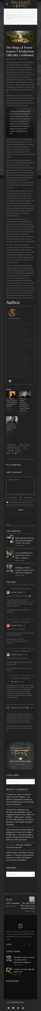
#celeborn (20, 639)
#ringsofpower (24, 445)
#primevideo (11, 445)
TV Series (24, 59)
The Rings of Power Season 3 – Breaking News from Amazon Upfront (11, 402)
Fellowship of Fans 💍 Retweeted (21, 589)
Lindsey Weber (21, 252)
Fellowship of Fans (11, 15)
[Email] (9, 381)
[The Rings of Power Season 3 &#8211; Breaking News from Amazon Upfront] (12, 394)
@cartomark (18, 685)
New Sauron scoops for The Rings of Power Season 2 (11, 426)
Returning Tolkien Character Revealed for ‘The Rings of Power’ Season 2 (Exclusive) (25, 404)
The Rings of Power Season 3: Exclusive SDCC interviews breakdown (24, 570)
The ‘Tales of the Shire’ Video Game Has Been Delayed (28, 905)
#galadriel (25, 641)
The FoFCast (15, 682)
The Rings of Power (14, 450)
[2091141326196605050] (7, 673)
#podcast (10, 643)
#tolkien (9, 670)
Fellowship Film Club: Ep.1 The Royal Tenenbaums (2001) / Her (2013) (24, 540)
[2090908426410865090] (7, 733)
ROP (25, 448)
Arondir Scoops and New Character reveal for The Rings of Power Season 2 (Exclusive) (20, 857)
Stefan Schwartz (13, 239)
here (22, 268)
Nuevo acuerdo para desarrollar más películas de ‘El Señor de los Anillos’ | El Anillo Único (20, 832)
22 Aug (26, 654)
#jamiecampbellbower (14, 641)
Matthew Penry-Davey (13, 257)
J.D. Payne (9, 245)
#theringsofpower (13, 668)
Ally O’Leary (10, 260)
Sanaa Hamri (13, 231)
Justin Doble (30, 252)
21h (25, 592)
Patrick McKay (20, 245)
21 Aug (31, 708)
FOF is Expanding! (12, 903)
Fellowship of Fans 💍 (18, 708)
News (20, 15)
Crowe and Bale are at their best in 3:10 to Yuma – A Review (24, 555)
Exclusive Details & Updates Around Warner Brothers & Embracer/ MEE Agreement (19, 837)
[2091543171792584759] (7, 617)
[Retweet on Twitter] (11, 588)
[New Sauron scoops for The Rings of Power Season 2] (12, 419)
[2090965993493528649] (7, 702)
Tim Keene (18, 260)
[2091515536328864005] (7, 646)
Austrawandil (13, 318)
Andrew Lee (29, 260)
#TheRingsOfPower (14, 448)
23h (25, 625)
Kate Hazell (10, 255)
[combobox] (20, 781)
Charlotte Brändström (17, 226)
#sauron (28, 668)
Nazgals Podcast (17, 592)
